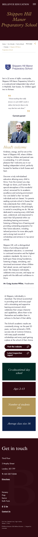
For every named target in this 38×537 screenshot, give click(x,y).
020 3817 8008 (10, 474)
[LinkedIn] (7, 506)
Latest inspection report (14, 354)
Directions (6, 479)
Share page (29, 43)
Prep (3, 495)
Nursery (5, 492)
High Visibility (18, 521)
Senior (4, 498)
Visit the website (14, 346)
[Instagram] (4, 506)
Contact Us (6, 511)
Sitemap (3, 523)
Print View (4, 521)
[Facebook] (2, 506)
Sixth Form (6, 501)
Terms (8, 523)
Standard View (10, 521)
